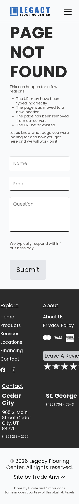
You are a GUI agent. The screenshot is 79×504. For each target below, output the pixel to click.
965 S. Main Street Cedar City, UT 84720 (16, 421)
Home (7, 317)
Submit (27, 269)
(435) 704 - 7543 (60, 404)
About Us (53, 317)
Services (9, 333)
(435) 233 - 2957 (15, 436)
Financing (11, 350)
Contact (9, 359)
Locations (11, 342)
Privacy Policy (58, 325)
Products (10, 325)
